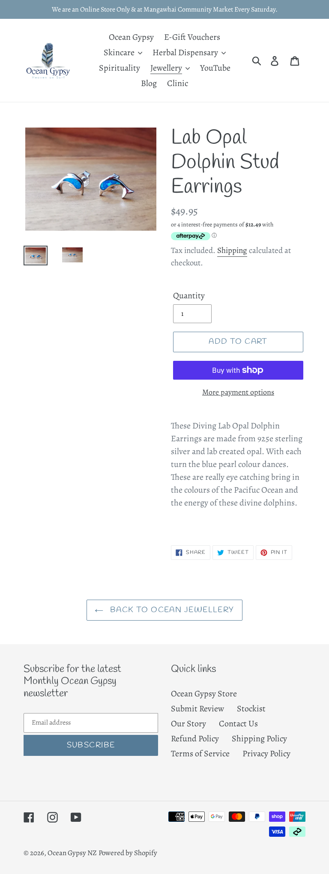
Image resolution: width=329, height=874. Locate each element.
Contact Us (238, 723)
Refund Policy (195, 738)
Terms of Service (200, 753)
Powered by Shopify (128, 853)
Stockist (251, 708)
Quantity (189, 295)
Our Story (188, 723)
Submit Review (197, 708)
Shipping (232, 250)
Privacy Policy (266, 753)
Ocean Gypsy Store (204, 693)
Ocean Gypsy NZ (72, 853)
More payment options (238, 392)
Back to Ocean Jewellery (171, 610)
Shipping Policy (259, 738)
